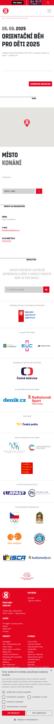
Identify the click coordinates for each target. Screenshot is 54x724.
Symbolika (32, 649)
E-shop (6, 631)
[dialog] (27, 696)
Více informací (27, 687)
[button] (27, 123)
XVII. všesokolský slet (12, 644)
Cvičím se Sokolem (11, 654)
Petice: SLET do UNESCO (38, 667)
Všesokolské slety (35, 647)
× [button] (51, 670)
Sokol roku (7, 659)
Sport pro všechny (35, 654)
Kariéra (30, 652)
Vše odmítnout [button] (39, 713)
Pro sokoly (17, 2)
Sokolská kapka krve (11, 667)
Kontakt (31, 598)
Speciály (31, 665)
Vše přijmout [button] (14, 713)
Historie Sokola (34, 644)
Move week (7, 647)
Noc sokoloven (9, 665)
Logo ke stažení (34, 601)
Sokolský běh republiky (12, 657)
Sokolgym (7, 642)
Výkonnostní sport (35, 657)
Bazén (5, 626)
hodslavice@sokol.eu (11, 230)
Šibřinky (6, 662)
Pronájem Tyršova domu (13, 624)
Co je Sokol (32, 642)
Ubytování (7, 629)
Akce (3, 18)
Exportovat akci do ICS (40, 84)
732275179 (6, 241)
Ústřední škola (34, 659)
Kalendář (31, 662)
